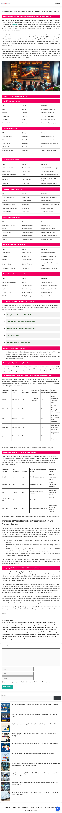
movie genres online (8, 629)
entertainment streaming (27, 625)
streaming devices (7, 634)
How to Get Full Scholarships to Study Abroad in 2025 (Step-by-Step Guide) (35, 743)
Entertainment (8, 620)
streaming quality (35, 634)
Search (3, 695)
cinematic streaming (42, 622)
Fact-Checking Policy (36, 807)
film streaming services (13, 627)
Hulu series (54, 627)
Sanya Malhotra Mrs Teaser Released (18, 342)
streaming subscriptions (9, 636)
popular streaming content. (35, 632)
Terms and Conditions (50, 807)
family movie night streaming (45, 625)
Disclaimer (25, 807)
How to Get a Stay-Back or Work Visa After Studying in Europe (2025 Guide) (35, 704)
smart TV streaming (51, 632)
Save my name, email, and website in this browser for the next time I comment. (27, 682)
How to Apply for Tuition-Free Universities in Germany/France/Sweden (33, 753)
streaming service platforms (50, 634)
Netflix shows (49, 629)
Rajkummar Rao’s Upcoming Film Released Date (21, 328)
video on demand (50, 636)
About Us (7, 807)
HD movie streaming (27, 627)
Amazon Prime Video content (13, 622)
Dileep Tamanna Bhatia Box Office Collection (21, 315)
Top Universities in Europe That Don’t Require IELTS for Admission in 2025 (34, 724)
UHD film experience (38, 636)
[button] (51, 3)
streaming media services (21, 634)
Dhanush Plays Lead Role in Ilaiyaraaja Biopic (21, 321)
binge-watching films (29, 622)
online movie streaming (19, 632)
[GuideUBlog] (6, 3)
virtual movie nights (8, 639)
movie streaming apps (21, 629)
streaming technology (24, 636)
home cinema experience (42, 627)
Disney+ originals (13, 625)
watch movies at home (22, 639)
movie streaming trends (36, 629)
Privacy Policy (16, 807)
